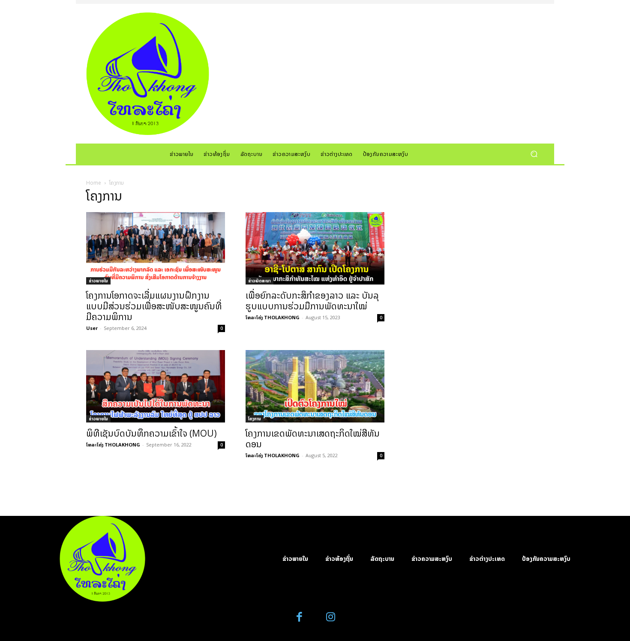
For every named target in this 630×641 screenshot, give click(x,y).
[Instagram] (330, 617)
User (92, 328)
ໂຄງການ (254, 419)
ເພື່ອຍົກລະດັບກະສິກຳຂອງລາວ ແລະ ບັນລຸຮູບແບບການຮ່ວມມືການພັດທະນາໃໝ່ (312, 300)
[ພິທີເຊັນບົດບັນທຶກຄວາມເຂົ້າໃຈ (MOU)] (155, 386)
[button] (534, 154)
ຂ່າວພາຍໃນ (98, 281)
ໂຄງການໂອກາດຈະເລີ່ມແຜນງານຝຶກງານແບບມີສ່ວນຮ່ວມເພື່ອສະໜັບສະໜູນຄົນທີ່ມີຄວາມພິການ (154, 306)
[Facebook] (299, 617)
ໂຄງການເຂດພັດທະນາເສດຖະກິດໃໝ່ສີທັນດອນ (313, 438)
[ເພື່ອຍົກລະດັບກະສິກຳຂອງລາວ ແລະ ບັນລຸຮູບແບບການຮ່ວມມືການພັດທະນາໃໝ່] (315, 248)
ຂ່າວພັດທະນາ (259, 281)
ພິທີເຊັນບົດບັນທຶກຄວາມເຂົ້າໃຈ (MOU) (151, 433)
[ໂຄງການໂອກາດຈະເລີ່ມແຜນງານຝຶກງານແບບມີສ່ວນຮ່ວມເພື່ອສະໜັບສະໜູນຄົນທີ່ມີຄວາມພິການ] (155, 248)
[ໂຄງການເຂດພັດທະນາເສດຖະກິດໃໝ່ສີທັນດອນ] (315, 386)
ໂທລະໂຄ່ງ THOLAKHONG (273, 317)
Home (93, 182)
